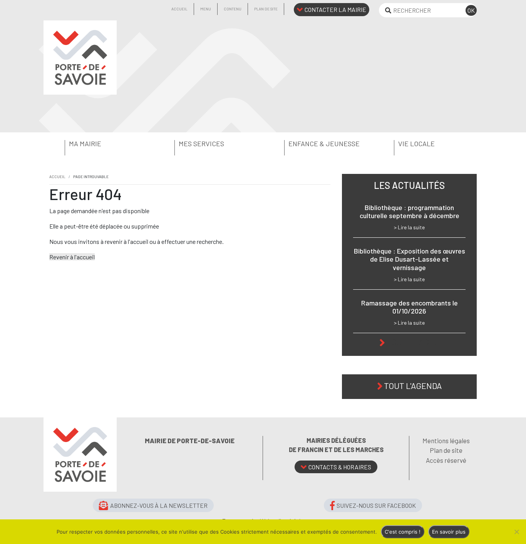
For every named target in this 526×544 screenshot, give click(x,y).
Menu (205, 9)
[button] (98, 143)
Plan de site (266, 9)
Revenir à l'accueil (72, 256)
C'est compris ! (402, 532)
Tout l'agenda (413, 385)
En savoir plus (449, 532)
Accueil (179, 9)
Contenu (232, 9)
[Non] (516, 532)
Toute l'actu (413, 342)
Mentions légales (446, 440)
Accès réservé (446, 460)
